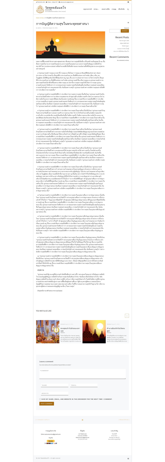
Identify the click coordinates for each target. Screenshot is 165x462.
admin (39, 28)
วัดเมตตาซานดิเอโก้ (114, 437)
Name (44, 385)
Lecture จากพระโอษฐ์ (123, 48)
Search (126, 28)
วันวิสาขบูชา (125, 46)
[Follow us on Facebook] (128, 2)
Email (73, 385)
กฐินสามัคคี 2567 (124, 43)
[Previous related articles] (123, 316)
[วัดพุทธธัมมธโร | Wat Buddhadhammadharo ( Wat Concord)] (40, 9)
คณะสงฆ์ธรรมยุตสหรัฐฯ (114, 439)
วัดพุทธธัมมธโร (45, 458)
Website (45, 393)
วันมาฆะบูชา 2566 (124, 40)
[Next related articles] (127, 316)
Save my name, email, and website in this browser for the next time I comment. (77, 399)
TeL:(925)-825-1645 (82, 439)
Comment (44, 370)
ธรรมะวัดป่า (114, 435)
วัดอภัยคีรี (114, 434)
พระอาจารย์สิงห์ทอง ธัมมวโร (121, 51)
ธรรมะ (42, 18)
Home (37, 18)
